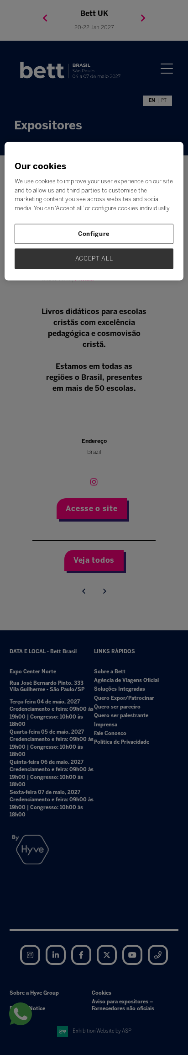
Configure (94, 233)
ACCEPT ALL (94, 258)
